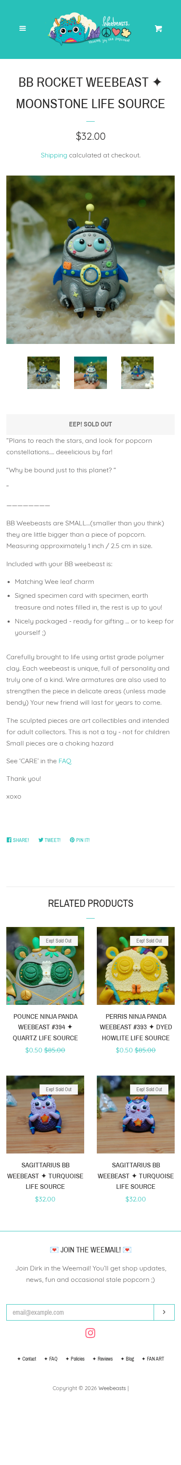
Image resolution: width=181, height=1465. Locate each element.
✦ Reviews (102, 1359)
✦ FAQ (51, 1359)
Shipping (54, 155)
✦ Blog (127, 1359)
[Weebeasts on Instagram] (90, 1334)
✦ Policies (75, 1359)
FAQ (65, 760)
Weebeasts (112, 1388)
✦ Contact (26, 1359)
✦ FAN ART (152, 1359)
